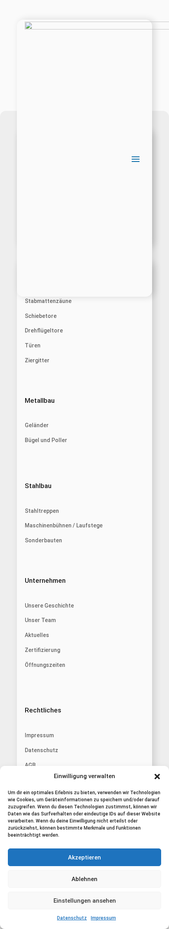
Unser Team (40, 620)
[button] (157, 776)
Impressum (103, 918)
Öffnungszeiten (45, 665)
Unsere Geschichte (49, 605)
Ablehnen (84, 879)
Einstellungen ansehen (84, 900)
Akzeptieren (84, 857)
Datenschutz (72, 918)
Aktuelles (37, 635)
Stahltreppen (42, 511)
